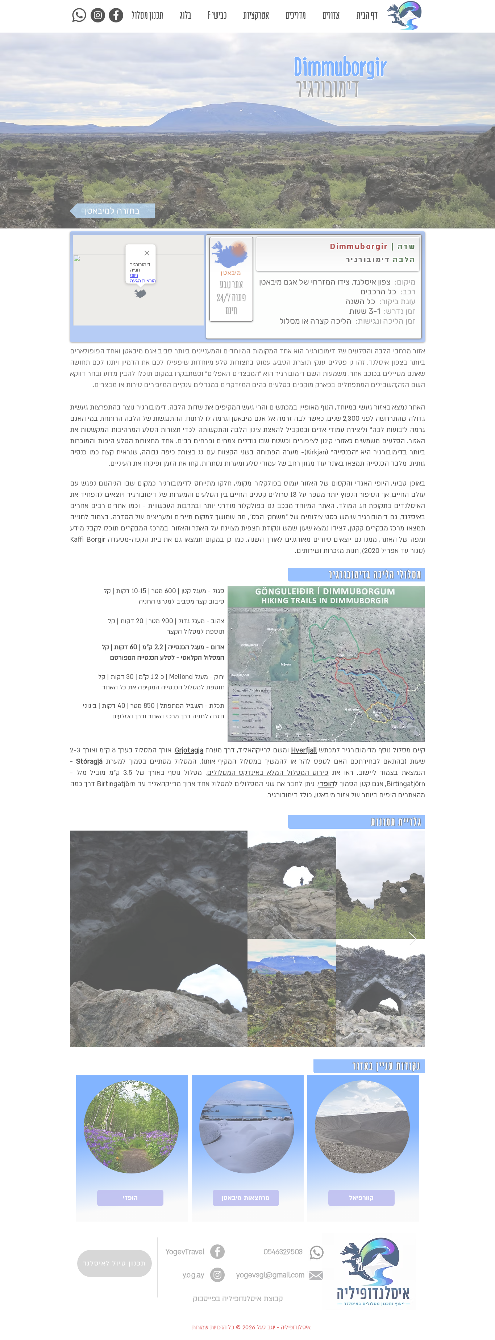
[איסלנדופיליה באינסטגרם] (247, 1290)
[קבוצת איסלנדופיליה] (290, 1290)
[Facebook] (269, 1290)
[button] (220, 1090)
